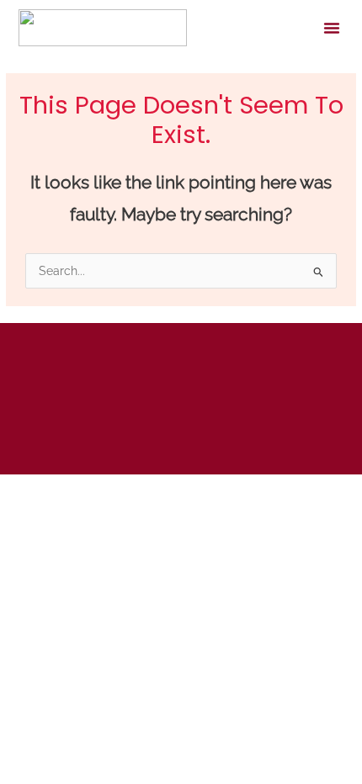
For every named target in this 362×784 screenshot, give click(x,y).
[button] (331, 27)
